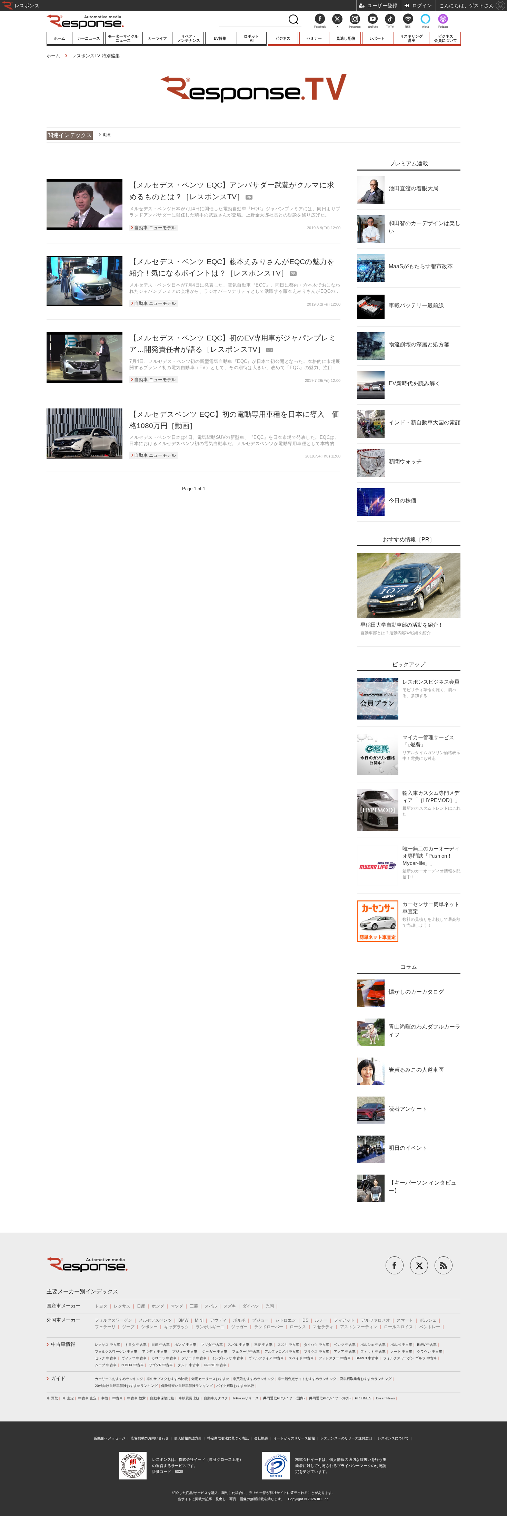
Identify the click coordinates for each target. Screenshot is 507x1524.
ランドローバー (268, 1326)
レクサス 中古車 (107, 1345)
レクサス (122, 1306)
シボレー (149, 1326)
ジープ (128, 1326)
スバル (211, 1306)
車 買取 (52, 1398)
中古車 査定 (87, 1398)
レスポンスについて (393, 1438)
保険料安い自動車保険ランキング (187, 1386)
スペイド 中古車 (301, 1358)
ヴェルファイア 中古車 (266, 1358)
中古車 (117, 1398)
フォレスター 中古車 (335, 1358)
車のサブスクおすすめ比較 (167, 1379)
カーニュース (88, 38)
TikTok (390, 26)
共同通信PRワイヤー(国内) (284, 1398)
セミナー (314, 38)
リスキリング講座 (411, 38)
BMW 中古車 (427, 1345)
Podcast (443, 26)
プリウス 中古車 (316, 1351)
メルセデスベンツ (155, 1320)
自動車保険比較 (162, 1398)
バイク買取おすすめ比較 (235, 1386)
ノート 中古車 (401, 1351)
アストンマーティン (358, 1326)
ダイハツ (250, 1306)
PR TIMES (363, 1398)
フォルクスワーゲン (113, 1320)
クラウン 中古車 (429, 1351)
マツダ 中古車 (212, 1345)
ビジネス (282, 38)
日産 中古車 (160, 1345)
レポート (377, 38)
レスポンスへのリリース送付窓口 (346, 1438)
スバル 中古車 (238, 1345)
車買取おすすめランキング (253, 1379)
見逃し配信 (345, 38)
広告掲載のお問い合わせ (150, 1438)
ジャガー (239, 1326)
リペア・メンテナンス (188, 38)
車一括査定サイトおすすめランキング (307, 1379)
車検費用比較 (189, 1398)
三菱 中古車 (263, 1345)
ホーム (59, 38)
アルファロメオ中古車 (282, 1351)
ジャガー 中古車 (214, 1351)
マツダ (177, 1306)
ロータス (298, 1326)
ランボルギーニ (210, 1326)
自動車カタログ (216, 1398)
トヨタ (101, 1306)
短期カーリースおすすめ (210, 1379)
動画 (107, 134)
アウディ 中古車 (154, 1351)
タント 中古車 (188, 1365)
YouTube (373, 26)
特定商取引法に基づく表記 (228, 1438)
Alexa (425, 26)
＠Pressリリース (245, 1398)
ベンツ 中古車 (345, 1345)
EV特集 (220, 38)
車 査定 (68, 1398)
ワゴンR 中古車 (161, 1365)
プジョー (260, 1320)
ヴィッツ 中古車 (134, 1358)
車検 (104, 1398)
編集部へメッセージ (109, 1438)
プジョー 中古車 (184, 1351)
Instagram (355, 26)
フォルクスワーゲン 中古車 (116, 1351)
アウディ (218, 1320)
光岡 (270, 1306)
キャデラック (176, 1326)
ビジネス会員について (445, 38)
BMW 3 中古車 (367, 1358)
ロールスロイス (398, 1326)
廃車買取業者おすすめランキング (365, 1379)
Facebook (320, 26)
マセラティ (323, 1326)
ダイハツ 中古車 (316, 1345)
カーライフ (157, 38)
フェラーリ (105, 1326)
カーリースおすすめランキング (119, 1379)
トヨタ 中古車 (136, 1345)
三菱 (194, 1306)
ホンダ (158, 1306)
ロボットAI (251, 38)
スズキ (229, 1306)
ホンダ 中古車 (185, 1345)
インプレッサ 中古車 (227, 1358)
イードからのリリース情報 (294, 1438)
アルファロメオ (375, 1320)
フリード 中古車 (194, 1358)
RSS (407, 26)
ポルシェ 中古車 (373, 1345)
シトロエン (285, 1320)
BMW (183, 1320)
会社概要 (261, 1438)
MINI (199, 1320)
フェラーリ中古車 (246, 1351)
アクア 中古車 (345, 1351)
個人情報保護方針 (188, 1438)
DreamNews (385, 1398)
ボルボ (239, 1320)
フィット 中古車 (373, 1351)
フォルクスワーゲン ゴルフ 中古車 (410, 1358)
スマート (405, 1320)
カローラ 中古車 (164, 1358)
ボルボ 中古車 (401, 1345)
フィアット (344, 1320)
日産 (141, 1306)
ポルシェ (428, 1320)
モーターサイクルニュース (123, 38)
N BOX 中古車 (132, 1365)
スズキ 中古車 (288, 1345)
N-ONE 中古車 (215, 1365)
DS (305, 1320)
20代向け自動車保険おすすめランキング (126, 1386)
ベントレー (429, 1326)
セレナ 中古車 (106, 1358)
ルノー (321, 1320)
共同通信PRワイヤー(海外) (329, 1398)
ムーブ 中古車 (106, 1365)
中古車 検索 (136, 1398)
